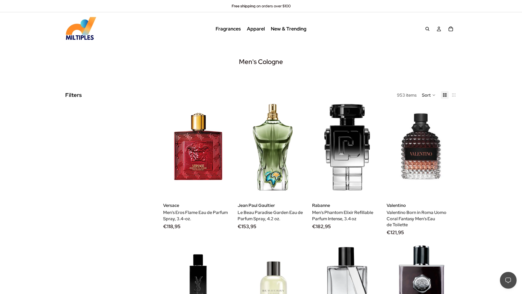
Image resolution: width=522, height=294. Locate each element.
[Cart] (451, 29)
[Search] (427, 29)
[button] (429, 95)
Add (229, 182)
